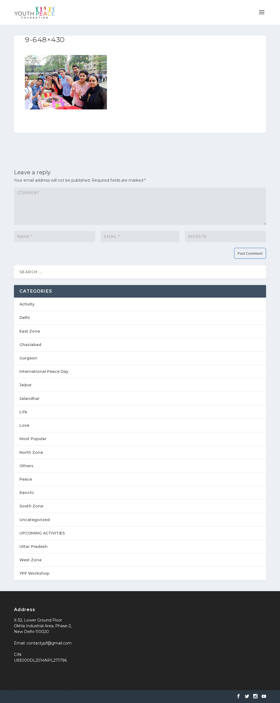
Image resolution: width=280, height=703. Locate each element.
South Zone (31, 506)
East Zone (29, 331)
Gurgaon (28, 358)
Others (26, 465)
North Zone (31, 452)
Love (24, 425)
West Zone (30, 559)
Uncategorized (34, 519)
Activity (26, 304)
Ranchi (26, 492)
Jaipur (25, 384)
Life (23, 411)
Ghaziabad (30, 344)
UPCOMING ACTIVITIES (42, 533)
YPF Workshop (34, 573)
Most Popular (32, 438)
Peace (25, 479)
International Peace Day (43, 371)
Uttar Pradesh (33, 546)
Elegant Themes (54, 697)
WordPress (108, 697)
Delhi (24, 317)
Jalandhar (29, 398)
